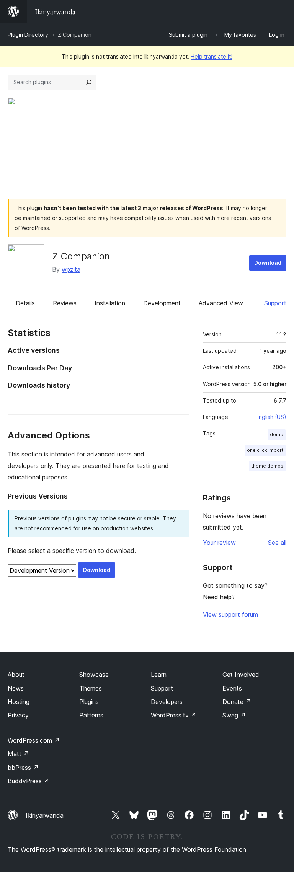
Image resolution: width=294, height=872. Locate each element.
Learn (159, 674)
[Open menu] (282, 11)
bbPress (23, 767)
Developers (167, 702)
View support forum (230, 614)
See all (277, 542)
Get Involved (240, 674)
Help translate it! (211, 56)
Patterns (91, 715)
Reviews (65, 303)
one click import (265, 450)
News (16, 688)
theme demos (267, 466)
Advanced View (221, 303)
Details (25, 303)
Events (232, 688)
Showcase (94, 674)
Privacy (18, 715)
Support (275, 303)
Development (162, 303)
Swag (234, 715)
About (16, 674)
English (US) (271, 417)
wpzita (71, 269)
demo (276, 434)
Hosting (18, 702)
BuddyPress (28, 781)
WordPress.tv (173, 715)
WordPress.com (34, 740)
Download (267, 262)
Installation (110, 303)
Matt (18, 754)
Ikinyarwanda (45, 815)
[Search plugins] (88, 82)
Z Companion (81, 256)
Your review (219, 542)
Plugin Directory (28, 34)
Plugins (89, 702)
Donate (236, 702)
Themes (90, 688)
